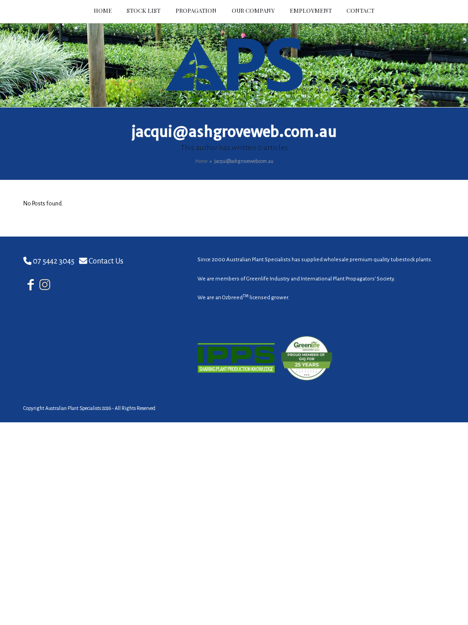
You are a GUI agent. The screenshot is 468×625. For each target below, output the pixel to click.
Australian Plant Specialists (73, 408)
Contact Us (106, 261)
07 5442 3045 (53, 261)
